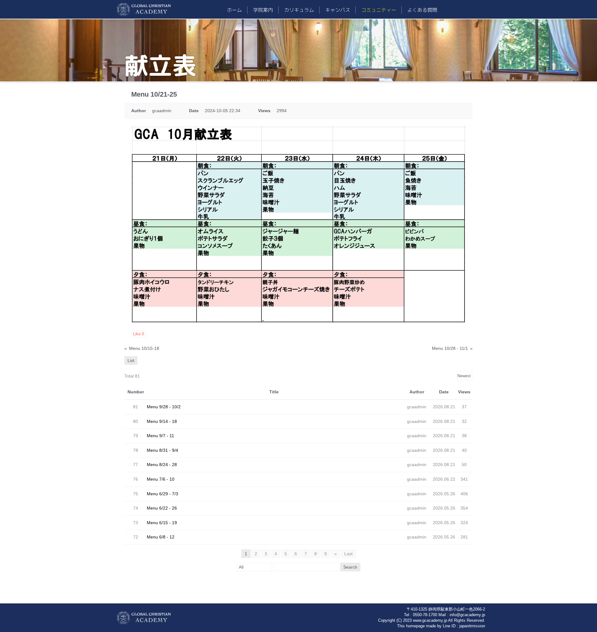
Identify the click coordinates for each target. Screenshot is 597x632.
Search (350, 567)
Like (138, 334)
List (130, 360)
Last (348, 553)
